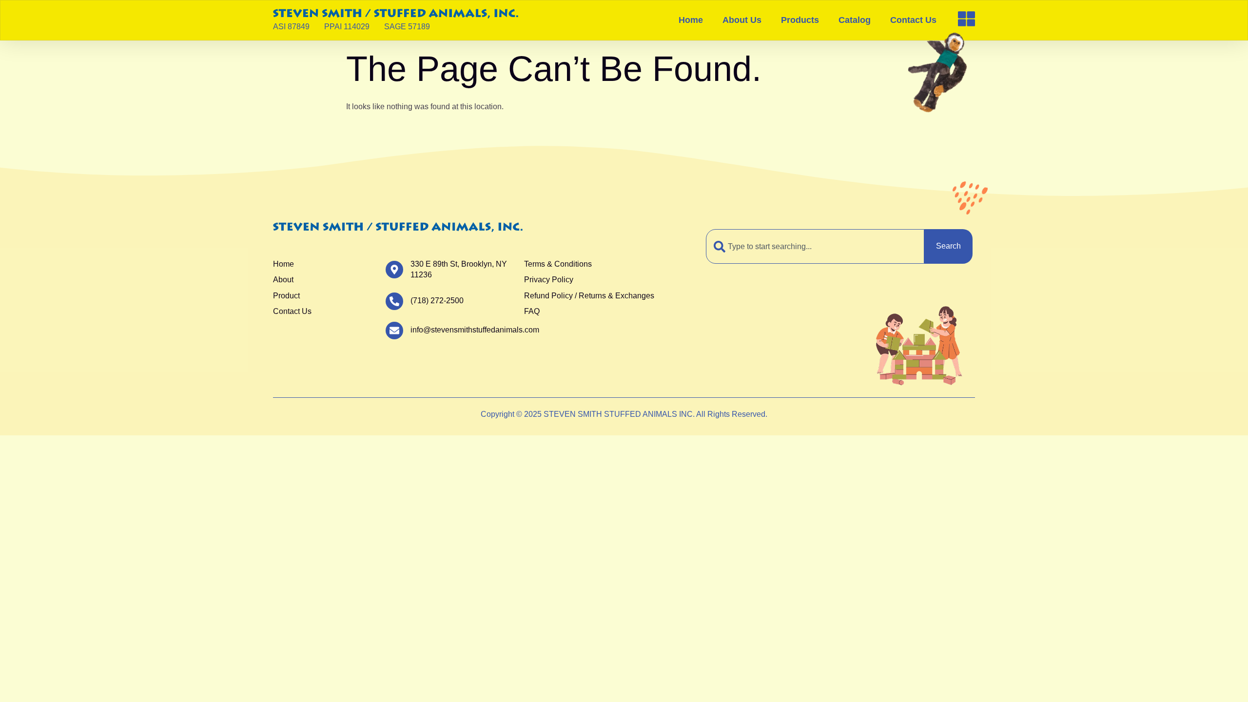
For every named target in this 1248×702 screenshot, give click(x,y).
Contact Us (913, 20)
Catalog (854, 20)
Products (800, 20)
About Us (741, 20)
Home (691, 20)
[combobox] (815, 246)
